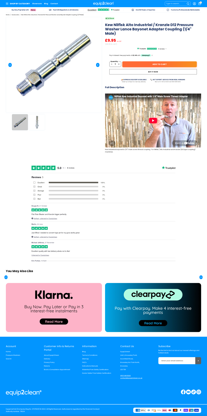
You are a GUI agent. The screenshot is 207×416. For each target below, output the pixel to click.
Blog (46, 3)
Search (9, 359)
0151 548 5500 (125, 375)
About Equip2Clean (51, 355)
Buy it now (153, 72)
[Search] (178, 3)
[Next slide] (97, 65)
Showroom (37, 3)
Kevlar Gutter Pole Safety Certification (96, 373)
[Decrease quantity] (111, 64)
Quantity (114, 61)
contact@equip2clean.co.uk (131, 378)
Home (7, 15)
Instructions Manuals (90, 366)
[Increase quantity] (119, 64)
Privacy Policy (49, 362)
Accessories (15, 15)
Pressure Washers (13, 355)
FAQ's (84, 362)
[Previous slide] (10, 65)
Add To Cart (159, 64)
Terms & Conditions (89, 355)
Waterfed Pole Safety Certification (95, 369)
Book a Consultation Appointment (57, 369)
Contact (54, 3)
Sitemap (85, 359)
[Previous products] (6, 277)
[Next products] (201, 277)
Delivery (47, 359)
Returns (47, 366)
